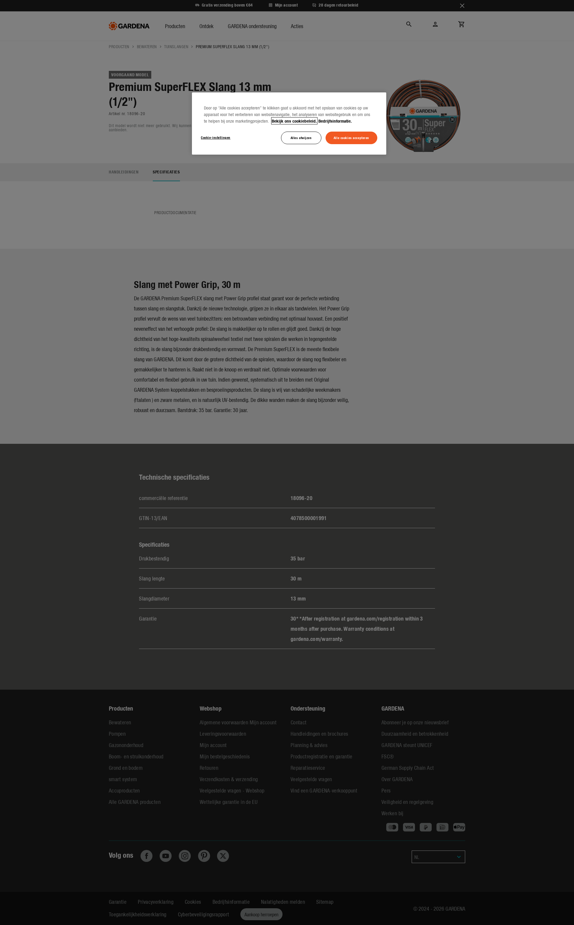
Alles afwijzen (301, 137)
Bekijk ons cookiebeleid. (294, 121)
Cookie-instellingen (215, 137)
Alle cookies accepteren (351, 137)
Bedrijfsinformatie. (335, 121)
